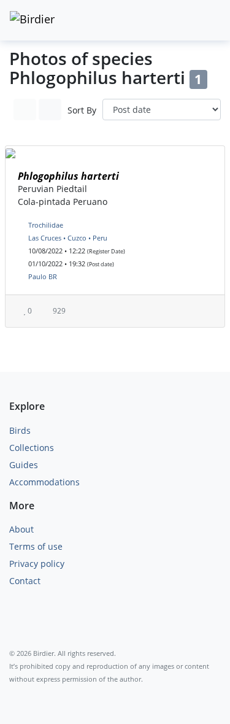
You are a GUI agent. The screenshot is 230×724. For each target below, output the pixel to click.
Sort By (81, 110)
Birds (20, 430)
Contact (24, 581)
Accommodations (44, 482)
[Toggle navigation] (208, 20)
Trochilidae (45, 224)
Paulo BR (42, 276)
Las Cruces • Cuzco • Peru (67, 237)
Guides (23, 465)
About (21, 529)
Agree (33, 685)
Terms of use (36, 546)
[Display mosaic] (50, 109)
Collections (31, 447)
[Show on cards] (24, 109)
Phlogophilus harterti (68, 176)
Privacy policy (36, 563)
